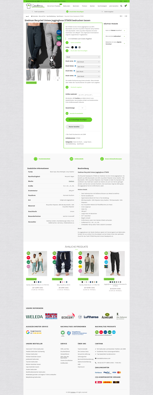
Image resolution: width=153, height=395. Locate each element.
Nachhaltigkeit (102, 6)
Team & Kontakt (82, 349)
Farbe (67, 47)
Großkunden (64, 363)
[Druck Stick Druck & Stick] (83, 57)
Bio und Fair (42, 16)
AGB (79, 364)
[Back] (27, 16)
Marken (92, 6)
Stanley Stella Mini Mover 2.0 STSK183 (37, 285)
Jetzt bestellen (114, 6)
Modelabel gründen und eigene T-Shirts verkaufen (41, 374)
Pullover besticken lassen (33, 356)
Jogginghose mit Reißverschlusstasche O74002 (115, 285)
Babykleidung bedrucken (33, 377)
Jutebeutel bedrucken (32, 359)
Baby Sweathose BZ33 (63, 285)
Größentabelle (79, 159)
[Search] (121, 6)
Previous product (121, 16)
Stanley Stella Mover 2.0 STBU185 (89, 285)
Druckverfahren (65, 351)
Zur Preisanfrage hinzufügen (78, 119)
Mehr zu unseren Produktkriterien (103, 335)
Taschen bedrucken (32, 362)
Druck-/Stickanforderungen (113, 159)
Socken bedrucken (31, 369)
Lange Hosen (87, 142)
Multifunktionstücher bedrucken (35, 372)
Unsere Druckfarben (67, 360)
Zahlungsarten (82, 356)
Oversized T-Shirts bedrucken (35, 349)
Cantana (73, 392)
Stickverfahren (65, 354)
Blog (125, 1)
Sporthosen (60, 16)
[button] (34, 332)
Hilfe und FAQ (65, 349)
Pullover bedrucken (32, 354)
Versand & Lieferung (84, 354)
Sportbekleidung (51, 16)
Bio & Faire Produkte (54, 5)
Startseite (35, 16)
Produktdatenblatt (44, 159)
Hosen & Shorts (77, 142)
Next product (125, 16)
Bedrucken (66, 6)
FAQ (121, 1)
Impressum (81, 367)
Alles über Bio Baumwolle (65, 357)
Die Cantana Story (83, 351)
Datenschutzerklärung (84, 362)
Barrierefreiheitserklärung (85, 359)
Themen (84, 6)
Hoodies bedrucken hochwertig (35, 351)
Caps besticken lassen (32, 367)
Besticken (76, 6)
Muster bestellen (74, 127)
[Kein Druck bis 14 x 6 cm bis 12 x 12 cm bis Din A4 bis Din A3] (88, 62)
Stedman (71, 181)
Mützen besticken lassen (33, 364)
